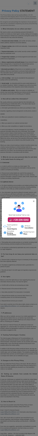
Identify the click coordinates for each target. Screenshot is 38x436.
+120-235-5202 (20, 219)
